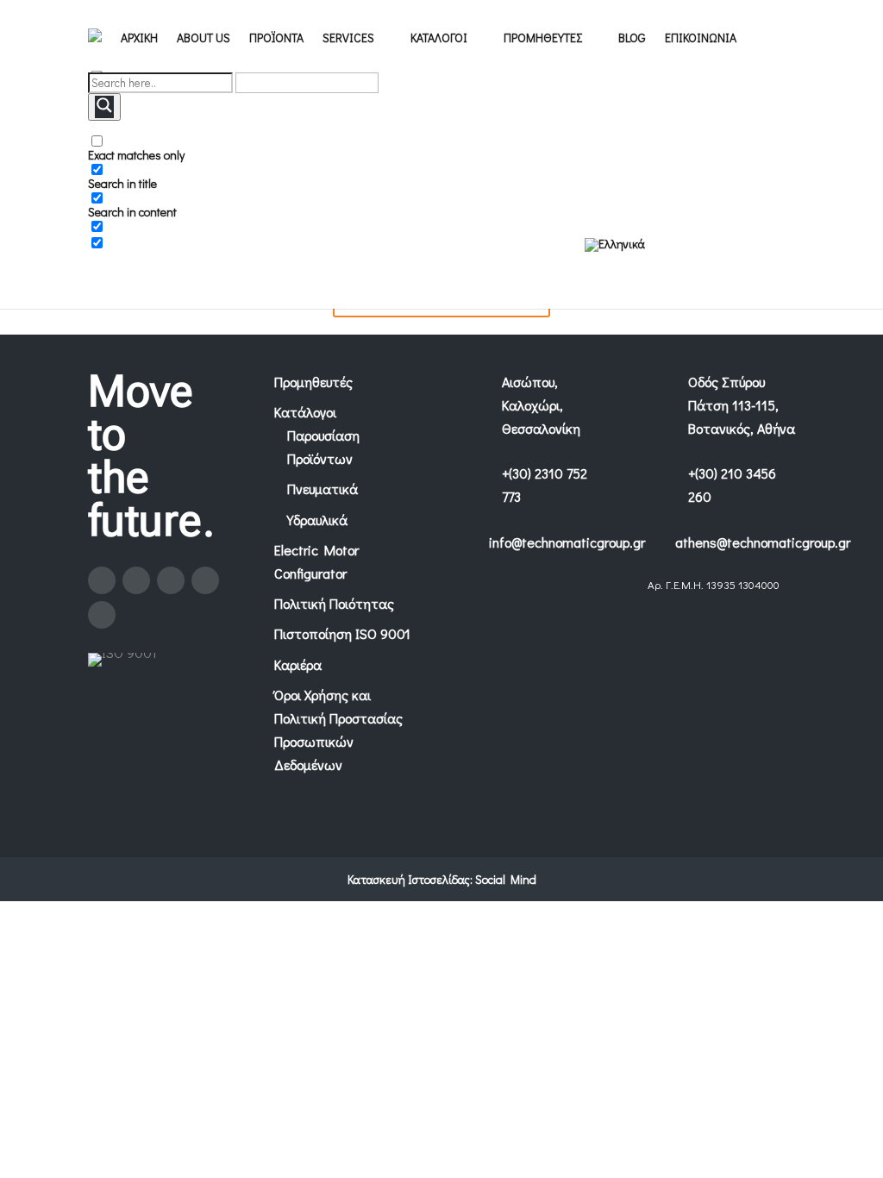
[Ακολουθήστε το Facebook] (102, 580)
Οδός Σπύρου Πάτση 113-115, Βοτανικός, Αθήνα (741, 405)
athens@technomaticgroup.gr (762, 542)
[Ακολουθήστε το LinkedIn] (205, 580)
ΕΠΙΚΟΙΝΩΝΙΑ (700, 39)
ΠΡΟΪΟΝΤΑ (276, 39)
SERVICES (348, 39)
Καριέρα (298, 664)
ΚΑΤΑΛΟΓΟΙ (438, 39)
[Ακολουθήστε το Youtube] (102, 615)
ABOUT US (203, 39)
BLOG (632, 39)
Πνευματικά (322, 488)
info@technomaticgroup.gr (567, 542)
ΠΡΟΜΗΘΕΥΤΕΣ (543, 39)
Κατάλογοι (305, 412)
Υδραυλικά (317, 520)
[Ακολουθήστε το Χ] (171, 580)
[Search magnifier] (104, 107)
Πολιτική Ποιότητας (334, 603)
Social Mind (505, 879)
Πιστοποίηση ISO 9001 (342, 633)
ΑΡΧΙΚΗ (139, 39)
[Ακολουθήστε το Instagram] (136, 580)
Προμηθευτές (313, 382)
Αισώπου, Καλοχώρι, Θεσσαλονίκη (541, 405)
